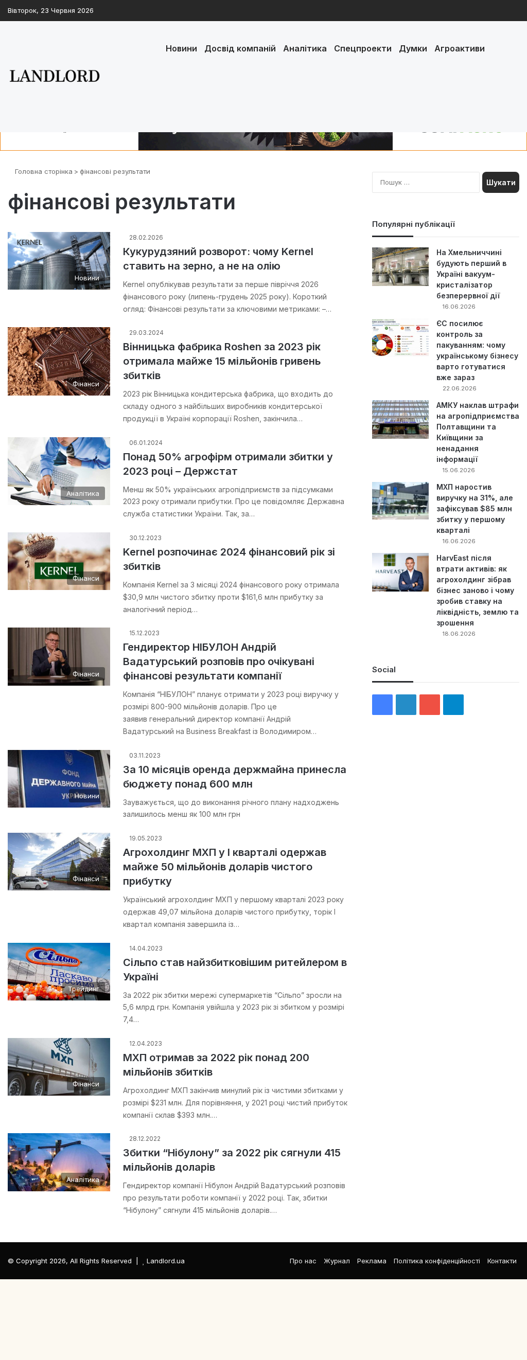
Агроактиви (459, 48)
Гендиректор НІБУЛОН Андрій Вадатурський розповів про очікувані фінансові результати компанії (218, 661)
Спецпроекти (363, 48)
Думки (413, 48)
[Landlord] (54, 76)
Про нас (303, 1261)
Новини (181, 48)
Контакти (502, 1261)
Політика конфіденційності (437, 1261)
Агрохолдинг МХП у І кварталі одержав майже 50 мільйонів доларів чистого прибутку (224, 866)
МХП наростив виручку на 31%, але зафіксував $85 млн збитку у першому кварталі (474, 508)
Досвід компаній (240, 48)
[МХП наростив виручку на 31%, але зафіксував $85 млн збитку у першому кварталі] (400, 501)
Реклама (372, 1261)
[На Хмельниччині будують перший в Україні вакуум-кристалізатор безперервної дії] (400, 266)
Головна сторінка (43, 171)
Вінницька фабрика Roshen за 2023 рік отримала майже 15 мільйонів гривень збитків (222, 361)
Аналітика (305, 48)
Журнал (337, 1261)
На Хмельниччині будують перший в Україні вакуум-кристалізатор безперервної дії (471, 274)
